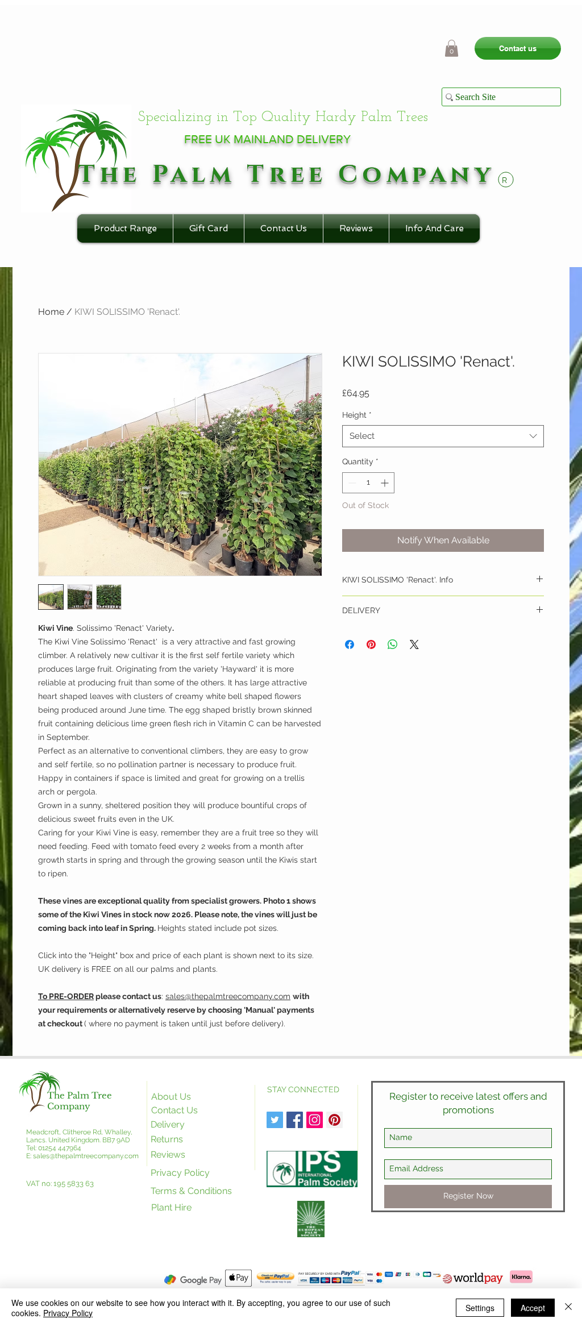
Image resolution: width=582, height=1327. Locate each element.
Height (357, 414)
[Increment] (386, 483)
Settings (479, 1307)
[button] (451, 48)
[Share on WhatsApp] (393, 644)
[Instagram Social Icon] (314, 1120)
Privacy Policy (68, 1312)
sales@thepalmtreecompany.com (227, 996)
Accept (533, 1307)
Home (51, 311)
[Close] (568, 1307)
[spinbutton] (368, 483)
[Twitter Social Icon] (275, 1120)
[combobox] (443, 436)
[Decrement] (351, 483)
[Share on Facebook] (349, 644)
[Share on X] (414, 644)
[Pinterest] (334, 1120)
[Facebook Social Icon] (294, 1120)
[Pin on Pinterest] (371, 644)
